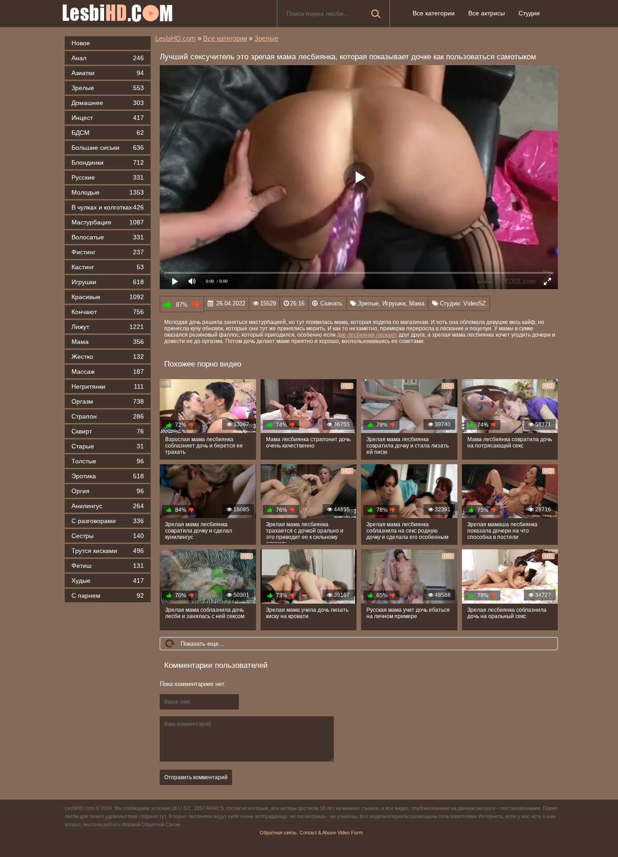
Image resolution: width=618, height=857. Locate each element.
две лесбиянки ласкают (367, 335)
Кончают (107, 311)
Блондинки (107, 162)
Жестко (107, 356)
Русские (107, 177)
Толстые (107, 461)
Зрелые (107, 87)
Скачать (331, 303)
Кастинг (107, 267)
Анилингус (107, 505)
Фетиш (107, 565)
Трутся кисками (107, 550)
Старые (107, 446)
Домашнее (107, 102)
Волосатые (107, 237)
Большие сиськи (107, 147)
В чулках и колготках (107, 207)
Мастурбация (107, 222)
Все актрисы (486, 13)
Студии (529, 13)
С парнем (107, 595)
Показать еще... (202, 643)
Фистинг (107, 252)
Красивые (107, 296)
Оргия (107, 491)
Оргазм (107, 401)
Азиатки (107, 72)
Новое (80, 43)
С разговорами (107, 520)
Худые (107, 580)
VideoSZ (474, 303)
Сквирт (107, 431)
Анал (107, 58)
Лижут (107, 326)
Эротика (107, 476)
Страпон (107, 416)
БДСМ (107, 132)
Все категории (434, 13)
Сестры (107, 535)
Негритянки (107, 386)
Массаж (107, 371)
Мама (107, 341)
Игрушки (107, 282)
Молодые (107, 192)
